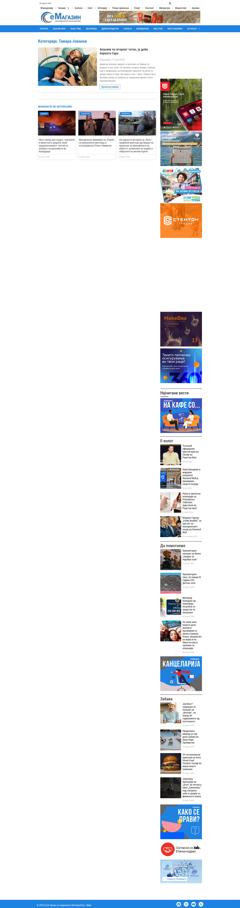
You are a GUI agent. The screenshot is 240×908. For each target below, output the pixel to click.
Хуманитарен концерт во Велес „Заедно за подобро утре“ (191, 555)
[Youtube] (193, 904)
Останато (192, 28)
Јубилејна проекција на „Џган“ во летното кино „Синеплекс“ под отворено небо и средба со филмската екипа (191, 787)
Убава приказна (120, 8)
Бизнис (62, 8)
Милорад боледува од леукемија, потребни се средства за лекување (189, 605)
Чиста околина (174, 28)
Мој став (158, 28)
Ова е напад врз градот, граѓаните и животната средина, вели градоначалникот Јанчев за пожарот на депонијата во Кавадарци (57, 145)
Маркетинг (181, 8)
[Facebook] (178, 904)
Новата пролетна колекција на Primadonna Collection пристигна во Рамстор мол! (191, 501)
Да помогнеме (172, 545)
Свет (90, 8)
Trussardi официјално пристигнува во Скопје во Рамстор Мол (190, 451)
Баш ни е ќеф (59, 28)
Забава (166, 698)
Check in (127, 28)
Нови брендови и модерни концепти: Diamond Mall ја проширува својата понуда (191, 476)
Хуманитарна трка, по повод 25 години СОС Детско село (191, 578)
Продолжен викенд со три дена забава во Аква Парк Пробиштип (190, 736)
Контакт (149, 8)
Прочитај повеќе (110, 86)
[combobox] (184, 3)
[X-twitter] (201, 904)
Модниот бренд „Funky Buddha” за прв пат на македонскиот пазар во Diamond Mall (191, 525)
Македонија (47, 8)
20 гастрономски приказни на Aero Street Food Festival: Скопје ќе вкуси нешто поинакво (192, 762)
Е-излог (166, 440)
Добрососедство (110, 28)
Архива (195, 8)
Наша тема (75, 28)
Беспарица (91, 28)
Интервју (102, 8)
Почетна (44, 28)
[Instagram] (186, 904)
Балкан (78, 8)
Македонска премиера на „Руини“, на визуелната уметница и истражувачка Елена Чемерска (97, 142)
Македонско (142, 28)
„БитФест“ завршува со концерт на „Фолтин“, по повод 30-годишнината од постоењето (190, 712)
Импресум (164, 8)
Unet (88, 905)
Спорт (137, 8)
